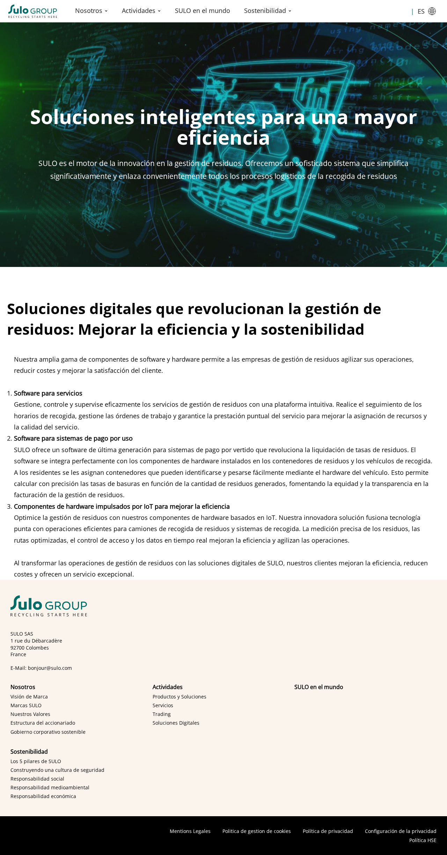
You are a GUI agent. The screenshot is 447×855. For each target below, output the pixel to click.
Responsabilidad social (37, 778)
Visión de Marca (29, 696)
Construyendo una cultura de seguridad (57, 770)
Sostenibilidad (265, 10)
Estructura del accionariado (42, 722)
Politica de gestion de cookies (256, 831)
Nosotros (88, 10)
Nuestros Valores (30, 714)
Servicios (163, 705)
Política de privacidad (328, 831)
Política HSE (423, 840)
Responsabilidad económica (43, 796)
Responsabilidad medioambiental (49, 787)
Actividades (138, 10)
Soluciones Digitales (176, 722)
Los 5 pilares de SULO (35, 761)
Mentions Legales (190, 831)
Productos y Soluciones (179, 696)
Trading (162, 714)
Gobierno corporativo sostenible (48, 732)
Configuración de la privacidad (401, 831)
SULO (50, 605)
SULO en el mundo (202, 10)
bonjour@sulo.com (50, 668)
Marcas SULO (26, 705)
